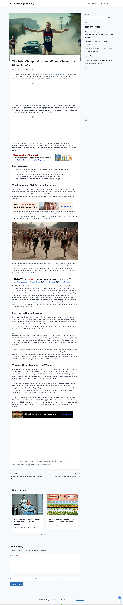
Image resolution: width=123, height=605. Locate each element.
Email (37, 578)
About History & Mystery (94, 3)
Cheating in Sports (49, 461)
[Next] (75, 513)
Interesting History (18, 58)
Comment (14, 556)
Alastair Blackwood (19, 69)
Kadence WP (80, 600)
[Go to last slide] (14, 513)
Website (61, 578)
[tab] (41, 534)
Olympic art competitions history (40, 302)
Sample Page (108, 3)
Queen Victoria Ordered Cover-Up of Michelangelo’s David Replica (27, 521)
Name (12, 578)
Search (87, 14)
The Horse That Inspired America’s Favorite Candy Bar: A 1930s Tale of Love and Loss (99, 34)
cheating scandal (57, 74)
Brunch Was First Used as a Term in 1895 (66, 475)
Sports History (35, 464)
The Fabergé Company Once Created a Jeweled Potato (26, 476)
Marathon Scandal (62, 461)
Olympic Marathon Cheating (21, 464)
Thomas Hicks (45, 464)
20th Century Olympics (35, 461)
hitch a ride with (25, 326)
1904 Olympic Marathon (20, 461)
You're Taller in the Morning (94, 56)
